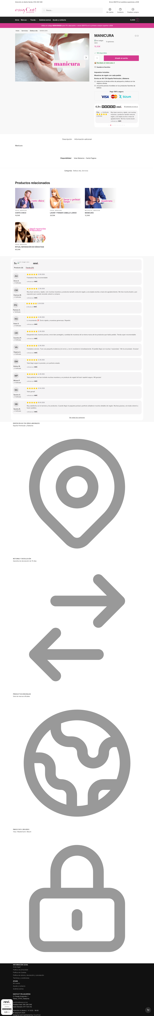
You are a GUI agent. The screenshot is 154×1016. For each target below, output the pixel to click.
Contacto (120, 12)
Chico (17, 210)
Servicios (24, 31)
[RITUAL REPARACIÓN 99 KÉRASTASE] (31, 232)
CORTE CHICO (20, 213)
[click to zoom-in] (52, 57)
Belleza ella (34, 31)
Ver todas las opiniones (77, 417)
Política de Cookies (19, 972)
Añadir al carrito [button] (31, 220)
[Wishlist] (43, 191)
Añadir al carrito (121, 58)
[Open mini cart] (148, 1010)
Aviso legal (16, 967)
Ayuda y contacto (19, 986)
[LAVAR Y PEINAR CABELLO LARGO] (66, 198)
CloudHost (37, 1015)
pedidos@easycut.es (20, 1002)
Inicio (17, 31)
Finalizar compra (133, 12)
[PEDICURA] (138, 36)
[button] (134, 20)
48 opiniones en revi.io (131, 106)
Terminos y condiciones (21, 978)
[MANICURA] (101, 198)
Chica (52, 210)
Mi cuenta (109, 12)
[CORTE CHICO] (31, 198)
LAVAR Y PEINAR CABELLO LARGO (63, 213)
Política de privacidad (20, 970)
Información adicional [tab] (83, 139)
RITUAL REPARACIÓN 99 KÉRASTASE (29, 247)
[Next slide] (86, 57)
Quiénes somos (18, 989)
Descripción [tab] (67, 139)
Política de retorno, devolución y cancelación (28, 975)
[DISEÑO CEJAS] (136, 36)
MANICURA (89, 213)
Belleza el (88, 210)
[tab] (18, 268)
